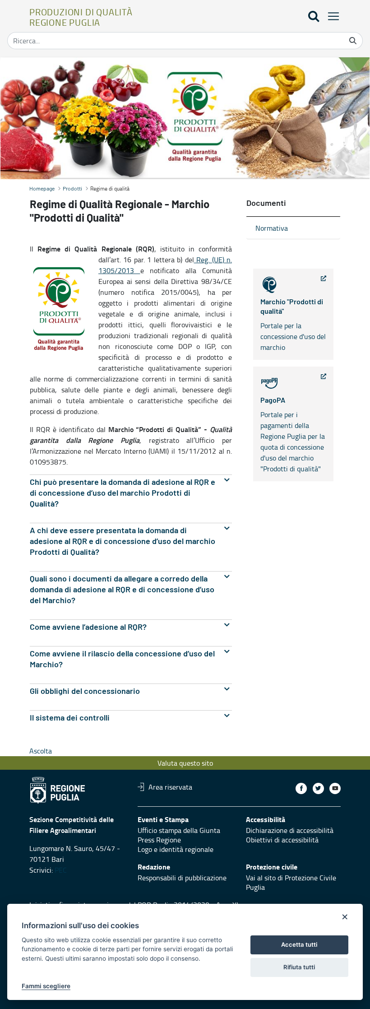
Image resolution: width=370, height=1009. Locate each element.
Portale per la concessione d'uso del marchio (293, 325)
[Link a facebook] (301, 788)
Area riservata (170, 787)
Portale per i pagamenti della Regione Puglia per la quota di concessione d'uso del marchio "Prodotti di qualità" (292, 435)
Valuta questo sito (185, 763)
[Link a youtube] (335, 788)
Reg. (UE (208, 260)
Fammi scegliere (46, 986)
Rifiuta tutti (299, 967)
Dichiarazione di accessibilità (289, 830)
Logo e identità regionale (175, 849)
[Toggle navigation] (330, 16)
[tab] (131, 493)
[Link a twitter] (318, 788)
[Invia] (353, 40)
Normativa (271, 228)
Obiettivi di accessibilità (282, 840)
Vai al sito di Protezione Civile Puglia (291, 882)
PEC (61, 870)
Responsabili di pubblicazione (182, 878)
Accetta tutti (299, 944)
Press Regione (159, 840)
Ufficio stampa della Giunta (179, 830)
